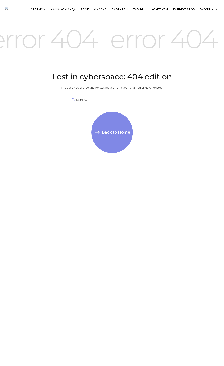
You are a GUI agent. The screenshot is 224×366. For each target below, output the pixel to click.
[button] (112, 132)
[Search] (74, 99)
